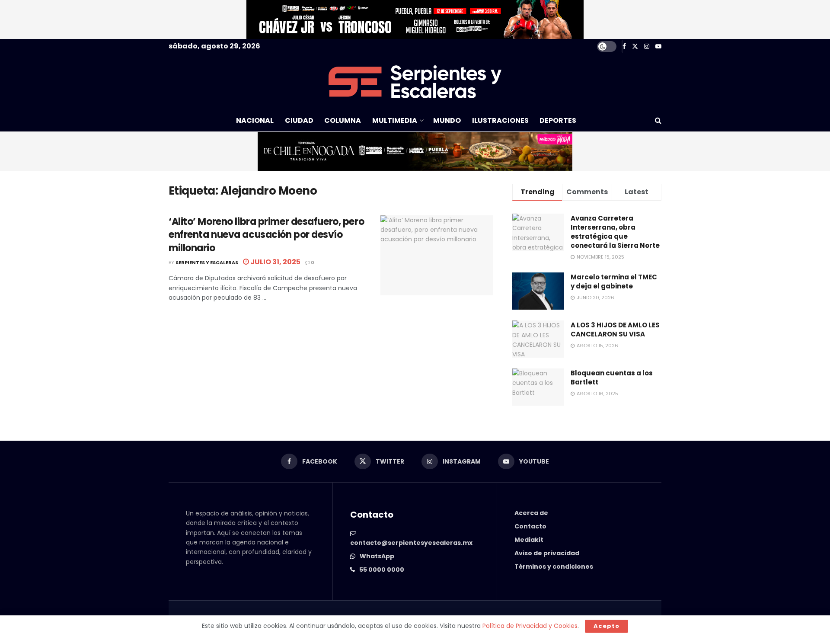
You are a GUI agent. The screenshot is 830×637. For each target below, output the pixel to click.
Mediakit (528, 539)
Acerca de (531, 513)
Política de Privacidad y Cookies (530, 625)
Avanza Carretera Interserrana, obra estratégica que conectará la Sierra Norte (615, 232)
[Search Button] (658, 120)
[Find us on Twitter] (635, 46)
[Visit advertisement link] (415, 19)
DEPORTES (558, 120)
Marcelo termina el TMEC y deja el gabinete (614, 281)
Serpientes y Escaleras (207, 262)
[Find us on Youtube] (658, 46)
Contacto (530, 526)
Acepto (606, 626)
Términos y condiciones (553, 566)
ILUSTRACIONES (500, 120)
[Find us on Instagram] (646, 46)
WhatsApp (377, 556)
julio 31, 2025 (274, 262)
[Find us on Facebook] (624, 46)
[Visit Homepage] (415, 81)
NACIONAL (255, 120)
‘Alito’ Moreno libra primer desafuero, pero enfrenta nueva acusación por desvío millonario (266, 235)
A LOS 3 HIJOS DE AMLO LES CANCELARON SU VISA (615, 329)
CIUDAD (299, 120)
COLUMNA (342, 120)
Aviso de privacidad (546, 553)
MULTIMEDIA (394, 120)
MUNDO (447, 120)
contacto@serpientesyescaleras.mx (411, 542)
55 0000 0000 (381, 569)
